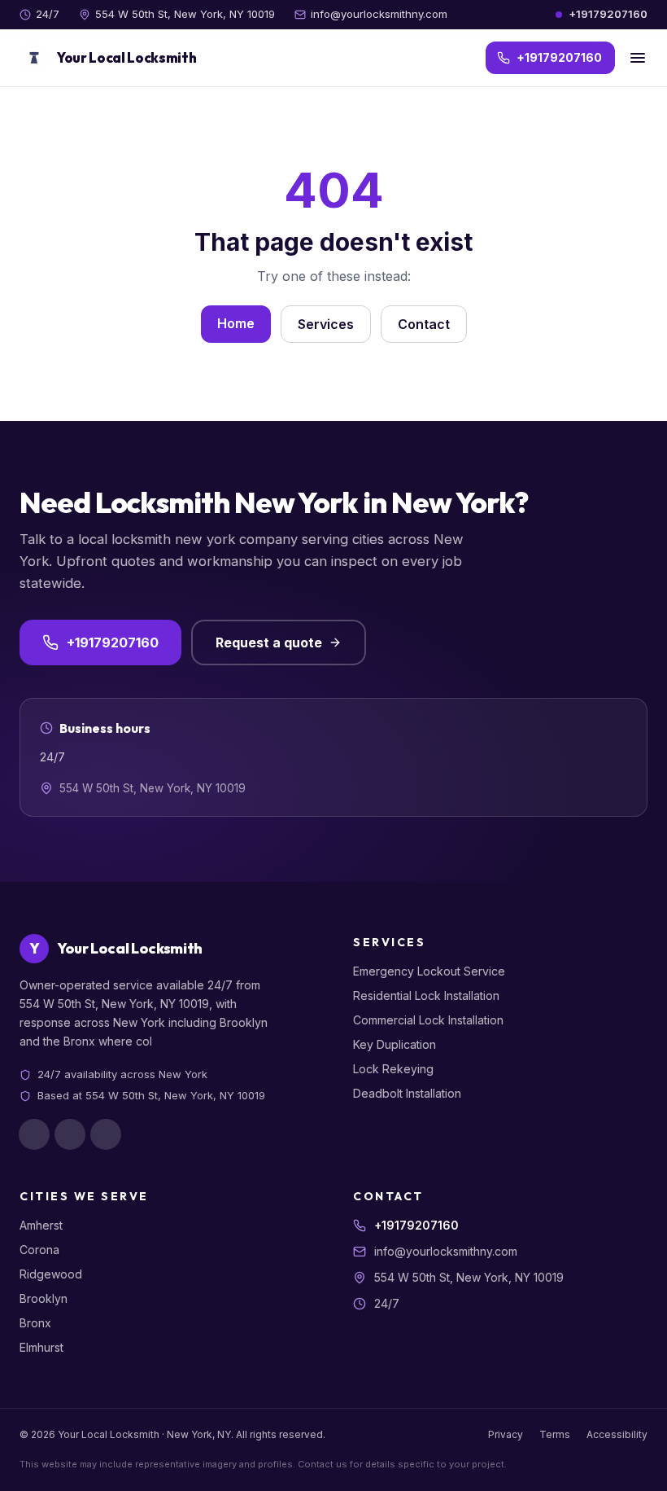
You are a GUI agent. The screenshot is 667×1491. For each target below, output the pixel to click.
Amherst (41, 1225)
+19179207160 (608, 13)
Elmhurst (41, 1347)
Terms (554, 1434)
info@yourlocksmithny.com (379, 13)
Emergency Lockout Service (429, 971)
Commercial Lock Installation (428, 1020)
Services (326, 324)
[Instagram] (70, 1134)
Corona (39, 1249)
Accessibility (616, 1434)
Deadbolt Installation (407, 1093)
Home (236, 323)
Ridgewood (51, 1274)
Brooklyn (44, 1298)
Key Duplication (394, 1044)
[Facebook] (34, 1134)
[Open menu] (637, 58)
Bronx (35, 1323)
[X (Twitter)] (105, 1134)
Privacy (505, 1434)
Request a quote (269, 642)
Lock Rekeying (393, 1069)
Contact (424, 324)
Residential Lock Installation (426, 995)
